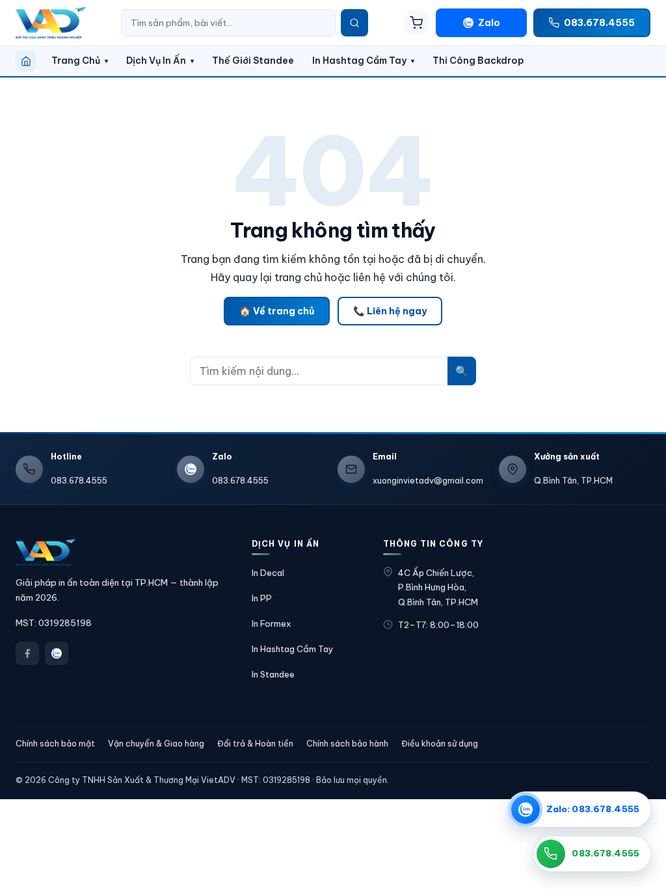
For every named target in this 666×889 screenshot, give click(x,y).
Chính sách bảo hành (347, 743)
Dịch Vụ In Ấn (156, 60)
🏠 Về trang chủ (276, 311)
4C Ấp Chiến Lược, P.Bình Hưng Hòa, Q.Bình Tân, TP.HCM (438, 587)
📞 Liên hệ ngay (390, 311)
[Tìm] (354, 22)
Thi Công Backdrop (478, 60)
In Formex (271, 623)
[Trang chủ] (26, 61)
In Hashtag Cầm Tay (359, 60)
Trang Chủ (75, 60)
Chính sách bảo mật (55, 743)
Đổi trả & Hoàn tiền (255, 743)
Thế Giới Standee (253, 60)
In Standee (273, 674)
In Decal (268, 573)
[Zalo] (56, 653)
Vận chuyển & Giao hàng (156, 743)
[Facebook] (27, 653)
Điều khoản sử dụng (439, 743)
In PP (262, 598)
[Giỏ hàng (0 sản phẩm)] (416, 23)
